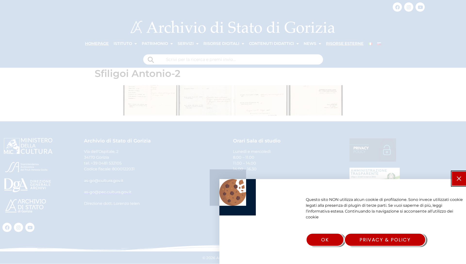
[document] (233, 132)
